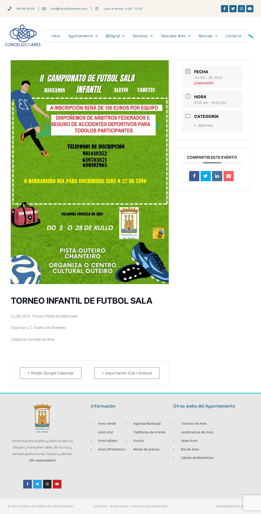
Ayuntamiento (80, 36)
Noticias (206, 36)
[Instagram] (241, 8)
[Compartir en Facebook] (194, 176)
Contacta (233, 36)
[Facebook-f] (224, 8)
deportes (205, 125)
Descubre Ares (173, 36)
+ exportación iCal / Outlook (127, 373)
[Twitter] (233, 8)
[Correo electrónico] (229, 176)
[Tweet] (206, 176)
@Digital (113, 36)
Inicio (55, 36)
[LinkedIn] (217, 176)
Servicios (140, 36)
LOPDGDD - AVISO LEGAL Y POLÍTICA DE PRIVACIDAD (130, 506)
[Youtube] (249, 8)
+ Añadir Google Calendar (50, 373)
